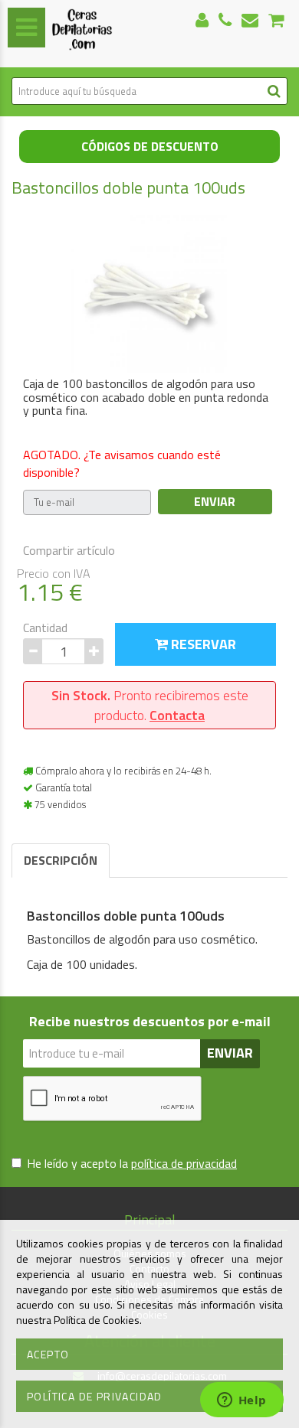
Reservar (202, 644)
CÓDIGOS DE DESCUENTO (150, 146)
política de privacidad (184, 1163)
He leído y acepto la (132, 1163)
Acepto (48, 1354)
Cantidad (45, 628)
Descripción (60, 860)
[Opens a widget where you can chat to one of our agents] (241, 1401)
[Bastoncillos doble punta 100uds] (149, 293)
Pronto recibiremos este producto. (149, 705)
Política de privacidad (95, 1396)
